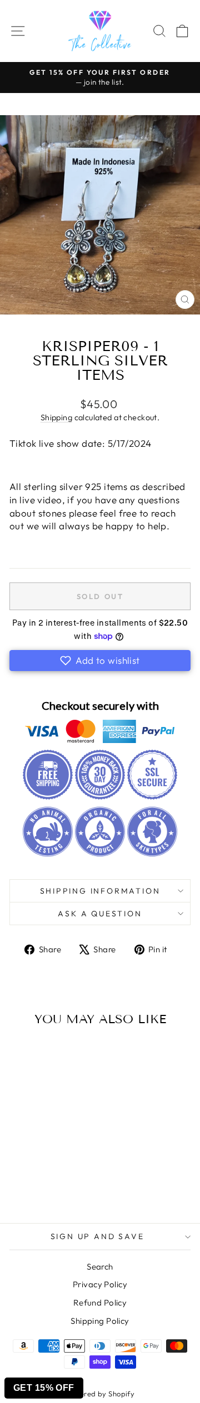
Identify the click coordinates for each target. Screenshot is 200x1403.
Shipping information (100, 891)
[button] (100, 660)
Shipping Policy (100, 1321)
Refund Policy (100, 1302)
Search (100, 1266)
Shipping (56, 417)
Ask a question (100, 914)
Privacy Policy (100, 1284)
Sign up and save (97, 1236)
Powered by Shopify (100, 1393)
